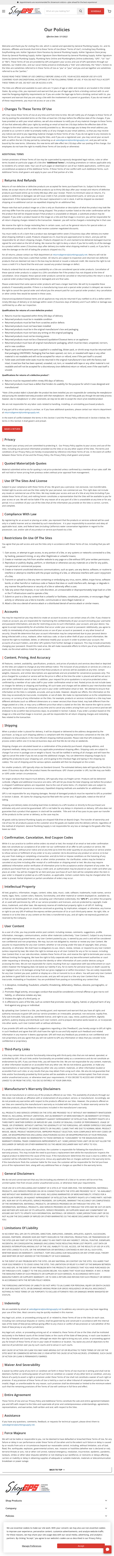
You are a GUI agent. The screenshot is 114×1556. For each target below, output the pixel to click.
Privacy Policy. (95, 1538)
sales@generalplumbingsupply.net (72, 140)
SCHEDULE (96, 11)
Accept (81, 1545)
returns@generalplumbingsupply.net (70, 254)
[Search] (80, 11)
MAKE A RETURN (12, 429)
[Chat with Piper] (107, 1549)
